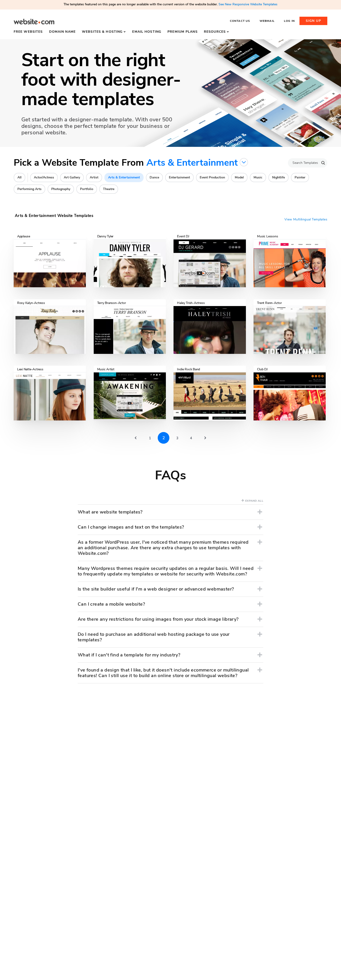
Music (258, 177)
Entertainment (179, 177)
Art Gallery (72, 177)
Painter (300, 177)
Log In (289, 21)
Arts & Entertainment (124, 177)
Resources (215, 31)
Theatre (108, 189)
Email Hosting (146, 31)
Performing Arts (29, 189)
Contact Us (240, 21)
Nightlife (278, 177)
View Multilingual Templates (305, 219)
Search (323, 163)
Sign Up (313, 21)
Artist (94, 177)
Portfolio (86, 189)
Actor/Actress (44, 177)
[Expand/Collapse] (259, 511)
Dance (154, 177)
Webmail (267, 21)
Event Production (212, 177)
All (19, 177)
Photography (60, 189)
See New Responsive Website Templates (248, 4)
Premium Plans (182, 31)
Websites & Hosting (102, 31)
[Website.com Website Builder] (34, 22)
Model (239, 177)
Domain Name (62, 31)
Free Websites (28, 31)
